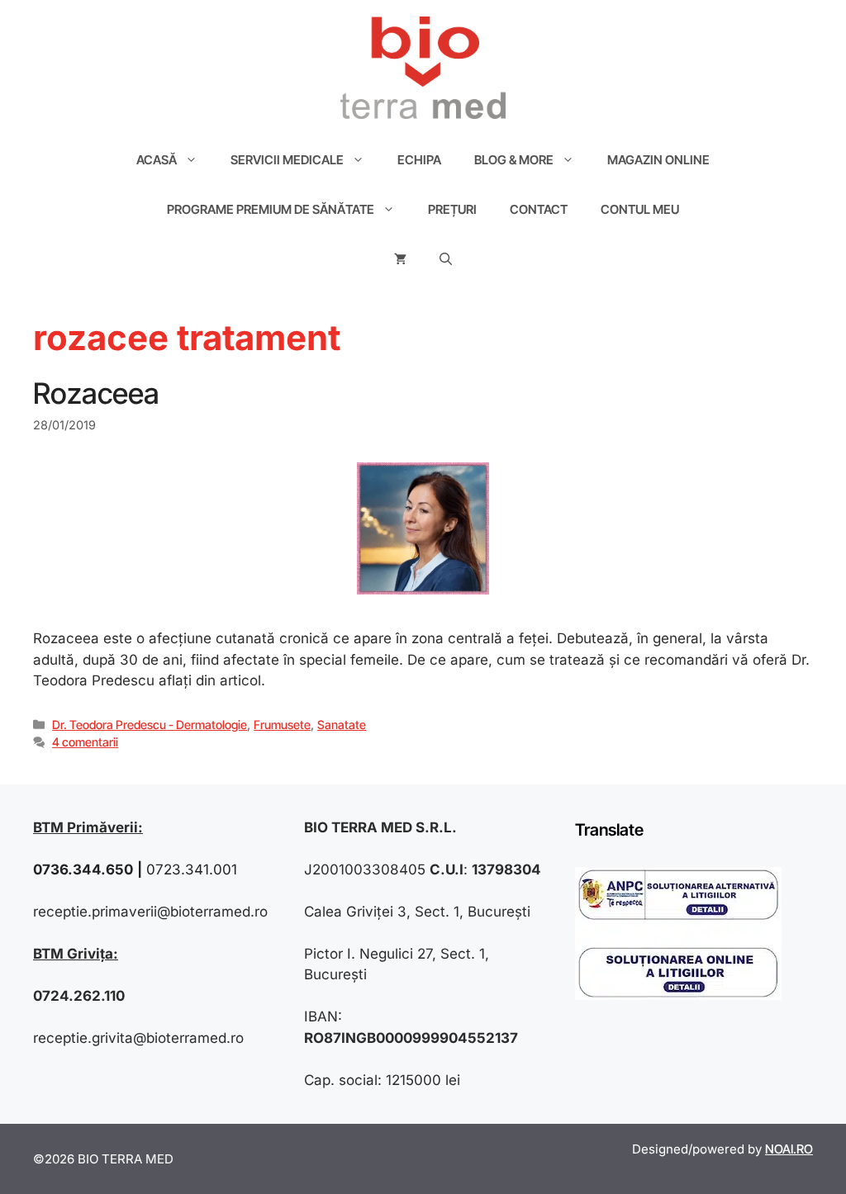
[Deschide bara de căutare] (445, 259)
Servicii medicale (287, 160)
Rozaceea (96, 393)
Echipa (419, 160)
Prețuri (452, 209)
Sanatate (341, 725)
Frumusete (282, 725)
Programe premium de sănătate (270, 209)
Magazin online (658, 160)
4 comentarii (85, 742)
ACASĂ (156, 160)
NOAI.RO (789, 1149)
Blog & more (514, 160)
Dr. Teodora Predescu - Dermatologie (149, 725)
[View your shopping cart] (400, 259)
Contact (539, 209)
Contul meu (640, 209)
